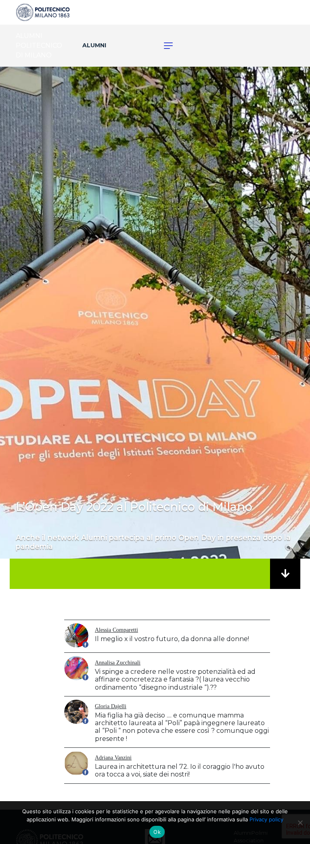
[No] (300, 823)
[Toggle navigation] (164, 46)
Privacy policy (266, 819)
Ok (157, 832)
